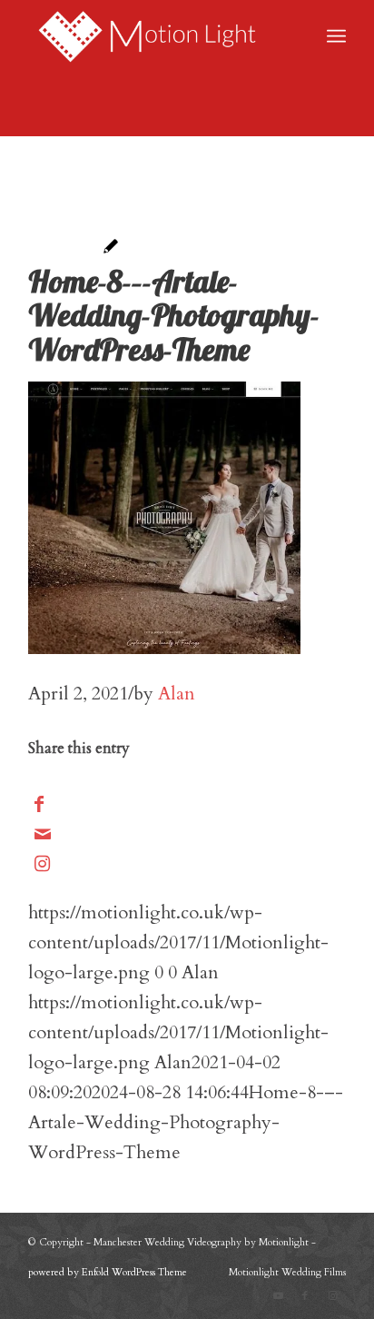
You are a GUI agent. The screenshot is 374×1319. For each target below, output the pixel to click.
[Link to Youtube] (277, 1296)
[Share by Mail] (42, 834)
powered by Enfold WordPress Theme (107, 1272)
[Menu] (336, 36)
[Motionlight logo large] (155, 36)
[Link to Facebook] (305, 1296)
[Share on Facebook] (39, 804)
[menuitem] (336, 36)
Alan (176, 693)
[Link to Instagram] (42, 864)
